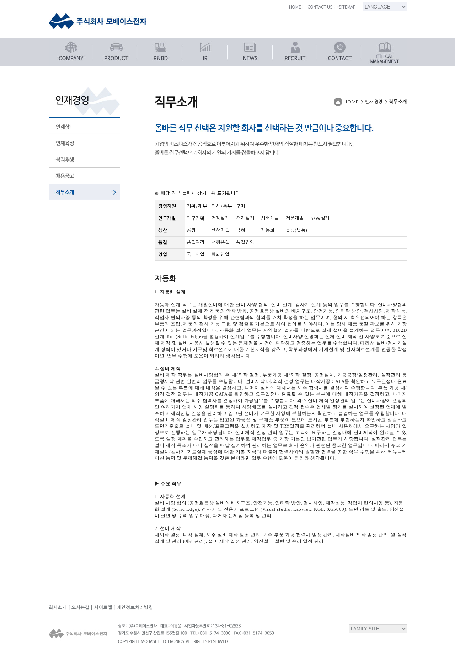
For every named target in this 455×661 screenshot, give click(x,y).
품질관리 (196, 242)
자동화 (267, 230)
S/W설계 (320, 218)
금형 (240, 230)
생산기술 (221, 230)
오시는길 (80, 607)
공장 (191, 230)
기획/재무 (197, 206)
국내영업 (196, 254)
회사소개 (58, 607)
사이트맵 (103, 607)
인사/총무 (222, 206)
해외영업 (221, 254)
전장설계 (221, 218)
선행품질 (221, 242)
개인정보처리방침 (135, 607)
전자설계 (245, 218)
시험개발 (270, 218)
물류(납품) (296, 230)
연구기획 (196, 218)
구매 (240, 206)
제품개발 (295, 218)
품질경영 (245, 242)
